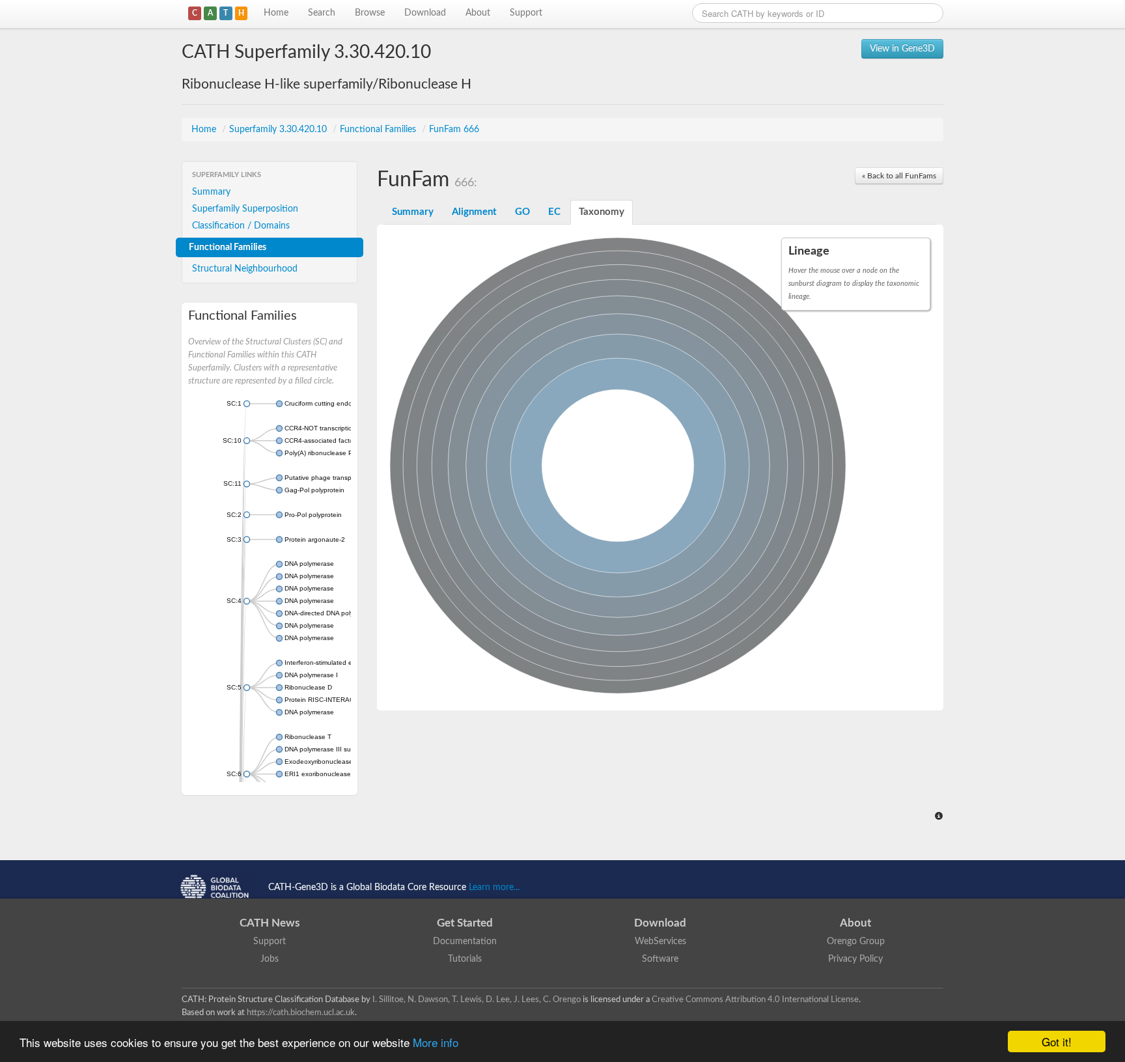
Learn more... (494, 887)
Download (425, 13)
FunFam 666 (454, 129)
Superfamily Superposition (245, 209)
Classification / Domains (241, 226)
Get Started (465, 923)
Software (660, 959)
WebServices (660, 941)
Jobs (269, 959)
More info (435, 1042)
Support (526, 13)
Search (321, 13)
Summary (211, 192)
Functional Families (379, 129)
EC (554, 212)
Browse (370, 13)
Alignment (474, 212)
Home (276, 13)
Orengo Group (856, 941)
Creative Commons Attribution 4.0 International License (755, 999)
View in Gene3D (902, 48)
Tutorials (465, 959)
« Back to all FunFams (899, 176)
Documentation (465, 941)
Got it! (1057, 1041)
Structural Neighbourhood (245, 268)
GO (522, 212)
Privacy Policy (855, 959)
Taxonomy (601, 212)
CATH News (269, 923)
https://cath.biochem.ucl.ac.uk (301, 1012)
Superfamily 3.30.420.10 (279, 129)
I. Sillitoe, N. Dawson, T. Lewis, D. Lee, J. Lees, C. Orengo (476, 999)
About (477, 13)
